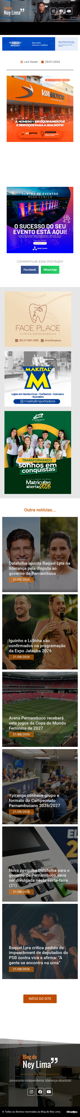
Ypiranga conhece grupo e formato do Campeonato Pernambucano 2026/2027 (34, 800)
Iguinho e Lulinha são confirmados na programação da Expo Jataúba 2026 (37, 645)
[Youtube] (69, 11)
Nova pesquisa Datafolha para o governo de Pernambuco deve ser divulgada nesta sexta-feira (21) (39, 878)
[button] (30, 270)
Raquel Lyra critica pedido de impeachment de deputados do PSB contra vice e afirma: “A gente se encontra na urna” (38, 955)
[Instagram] (53, 11)
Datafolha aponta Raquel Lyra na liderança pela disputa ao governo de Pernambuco (39, 568)
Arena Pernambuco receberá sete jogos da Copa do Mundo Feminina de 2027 (37, 723)
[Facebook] (61, 11)
